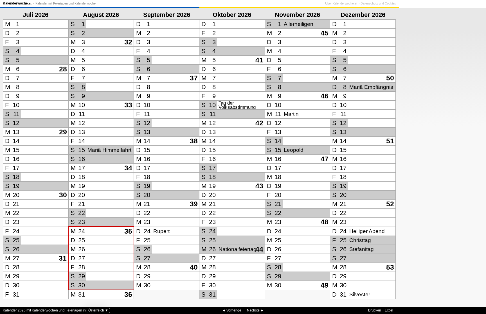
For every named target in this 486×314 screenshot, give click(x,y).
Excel (389, 310)
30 (63, 195)
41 (259, 60)
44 (259, 249)
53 (390, 267)
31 (63, 258)
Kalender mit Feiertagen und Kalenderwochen (66, 3)
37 (194, 78)
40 (194, 267)
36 (128, 294)
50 (390, 78)
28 (63, 69)
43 (259, 186)
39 (194, 204)
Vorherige (233, 310)
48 (324, 222)
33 (128, 105)
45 (324, 33)
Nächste (253, 310)
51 (390, 141)
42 (259, 123)
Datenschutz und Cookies (378, 3)
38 (194, 141)
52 (390, 204)
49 (324, 285)
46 (324, 96)
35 (128, 231)
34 (128, 168)
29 (63, 132)
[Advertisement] (441, 148)
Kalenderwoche (17, 3)
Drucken (374, 310)
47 (324, 159)
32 (128, 42)
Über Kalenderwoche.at (341, 3)
